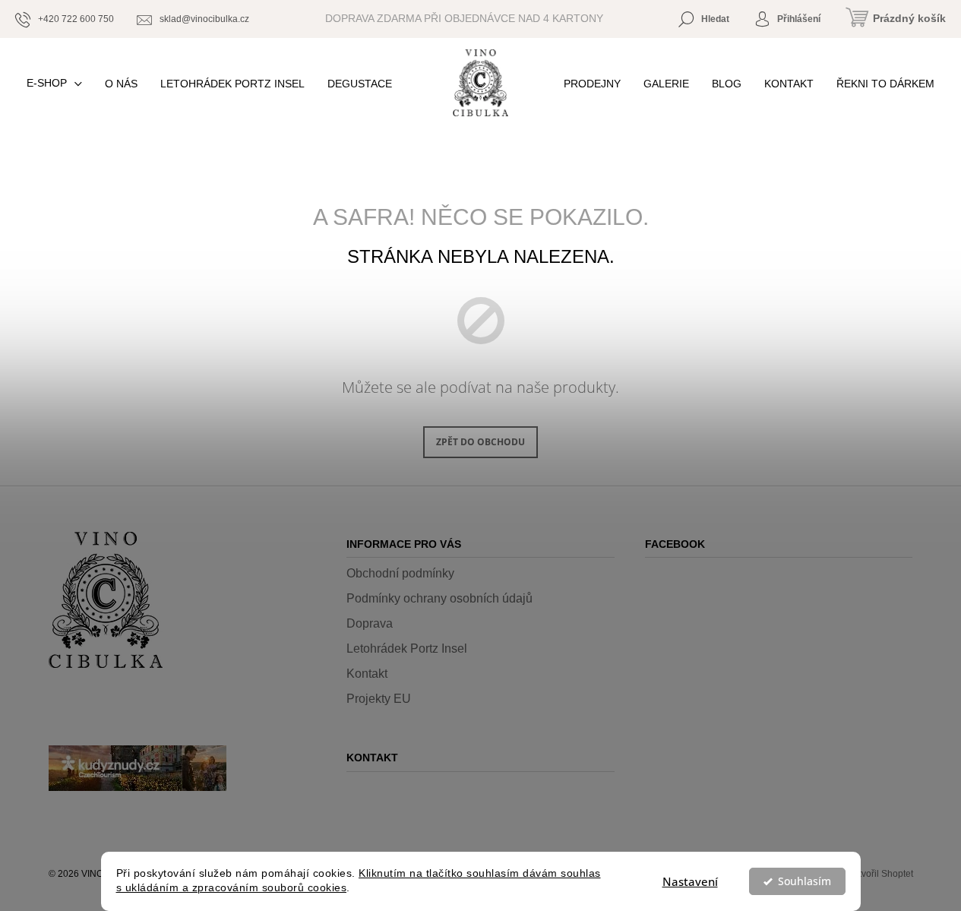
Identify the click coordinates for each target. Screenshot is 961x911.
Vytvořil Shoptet (881, 873)
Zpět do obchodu (480, 441)
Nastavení (690, 881)
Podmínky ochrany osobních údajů (439, 598)
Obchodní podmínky (400, 573)
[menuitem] (54, 83)
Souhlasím (804, 881)
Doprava (369, 623)
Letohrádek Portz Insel (406, 648)
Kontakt (366, 673)
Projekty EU (378, 698)
